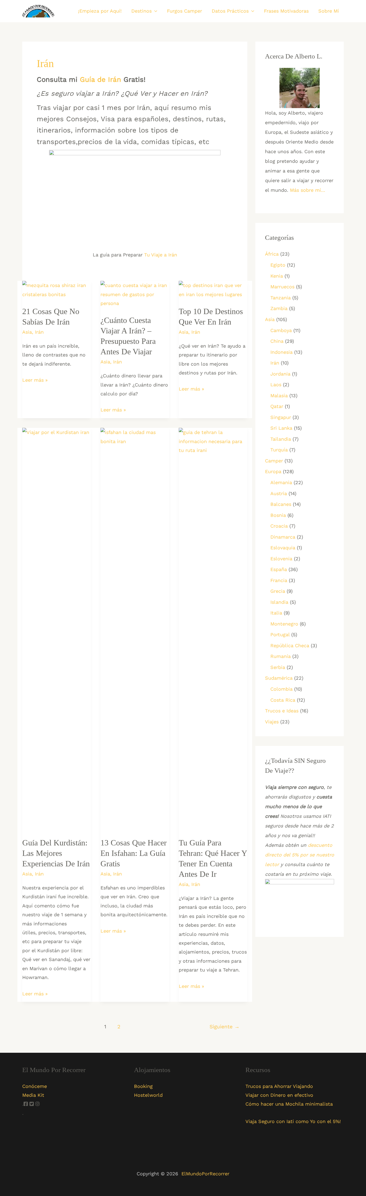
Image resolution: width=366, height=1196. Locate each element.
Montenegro (284, 624)
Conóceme (34, 1086)
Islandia (279, 602)
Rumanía (280, 656)
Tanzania (280, 297)
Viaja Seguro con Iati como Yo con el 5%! (293, 1121)
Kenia (276, 276)
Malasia (279, 395)
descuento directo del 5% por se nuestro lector (299, 854)
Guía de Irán (100, 79)
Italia (276, 613)
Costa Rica (282, 700)
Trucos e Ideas (281, 710)
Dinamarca (282, 537)
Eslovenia (281, 558)
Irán (39, 332)
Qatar (276, 406)
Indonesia (281, 352)
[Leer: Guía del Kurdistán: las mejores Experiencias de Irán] (56, 628)
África (272, 254)
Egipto (277, 265)
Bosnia (278, 515)
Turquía (279, 449)
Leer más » (35, 380)
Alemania (281, 482)
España (278, 569)
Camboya (281, 330)
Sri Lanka (281, 428)
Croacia (279, 526)
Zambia (278, 308)
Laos (275, 384)
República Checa (289, 645)
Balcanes (280, 504)
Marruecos (282, 286)
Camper (274, 460)
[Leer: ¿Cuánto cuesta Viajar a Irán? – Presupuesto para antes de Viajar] (134, 294)
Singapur (280, 417)
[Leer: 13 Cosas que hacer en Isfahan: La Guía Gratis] (134, 628)
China (276, 341)
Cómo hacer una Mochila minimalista (289, 1104)
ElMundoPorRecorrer (205, 1173)
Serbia (277, 667)
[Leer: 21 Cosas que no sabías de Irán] (56, 289)
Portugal (280, 634)
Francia (278, 580)
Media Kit (33, 1095)
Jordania (280, 374)
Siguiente (225, 1027)
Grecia (277, 591)
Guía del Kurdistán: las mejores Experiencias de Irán (56, 853)
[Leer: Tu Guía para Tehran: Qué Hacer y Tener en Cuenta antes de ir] (213, 628)
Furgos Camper (184, 11)
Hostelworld (148, 1095)
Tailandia (280, 439)
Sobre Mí (328, 11)
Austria (278, 493)
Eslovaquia (282, 547)
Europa (273, 471)
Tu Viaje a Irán (160, 254)
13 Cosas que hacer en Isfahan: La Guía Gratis (133, 853)
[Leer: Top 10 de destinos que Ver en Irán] (213, 289)
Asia (27, 332)
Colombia (281, 689)
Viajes (272, 721)
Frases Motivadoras (286, 11)
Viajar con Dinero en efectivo (279, 1095)
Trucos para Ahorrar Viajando (279, 1086)
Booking (143, 1086)
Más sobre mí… (307, 190)
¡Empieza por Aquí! (100, 11)
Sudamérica (279, 678)
